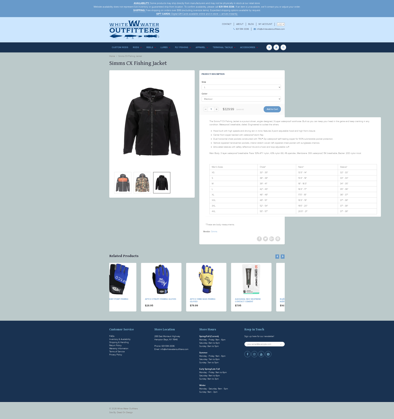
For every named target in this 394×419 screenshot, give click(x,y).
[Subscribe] (281, 344)
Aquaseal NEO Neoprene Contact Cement (216, 300)
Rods (136, 47)
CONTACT (226, 24)
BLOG (251, 24)
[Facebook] (247, 354)
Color (204, 94)
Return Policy (115, 345)
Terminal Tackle (223, 47)
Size (204, 82)
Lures (164, 47)
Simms (214, 231)
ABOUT (239, 24)
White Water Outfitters (127, 408)
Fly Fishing (181, 47)
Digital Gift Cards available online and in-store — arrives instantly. (197, 13)
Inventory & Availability (120, 339)
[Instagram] (254, 354)
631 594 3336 (242, 29)
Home (112, 56)
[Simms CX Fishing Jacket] (152, 121)
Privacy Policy (115, 354)
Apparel (200, 47)
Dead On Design (125, 412)
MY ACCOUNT (265, 24)
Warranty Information (118, 348)
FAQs (111, 336)
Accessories (247, 47)
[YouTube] (261, 354)
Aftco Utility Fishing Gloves (128, 299)
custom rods (120, 47)
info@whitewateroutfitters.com (271, 29)
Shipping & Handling (119, 342)
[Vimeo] (268, 354)
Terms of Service (117, 351)
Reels (149, 47)
